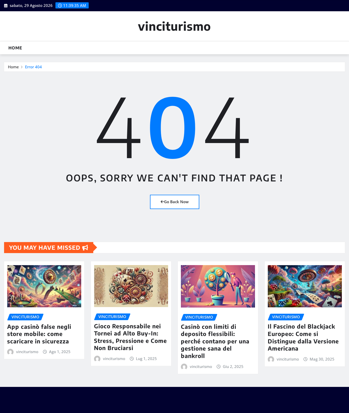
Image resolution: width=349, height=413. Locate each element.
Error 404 (33, 66)
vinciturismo (174, 26)
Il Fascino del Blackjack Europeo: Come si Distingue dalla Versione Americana (303, 337)
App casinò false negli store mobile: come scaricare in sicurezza (39, 334)
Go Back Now (176, 201)
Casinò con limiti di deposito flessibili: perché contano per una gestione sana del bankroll (215, 341)
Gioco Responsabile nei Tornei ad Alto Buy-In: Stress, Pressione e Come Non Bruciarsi (130, 337)
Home (15, 47)
